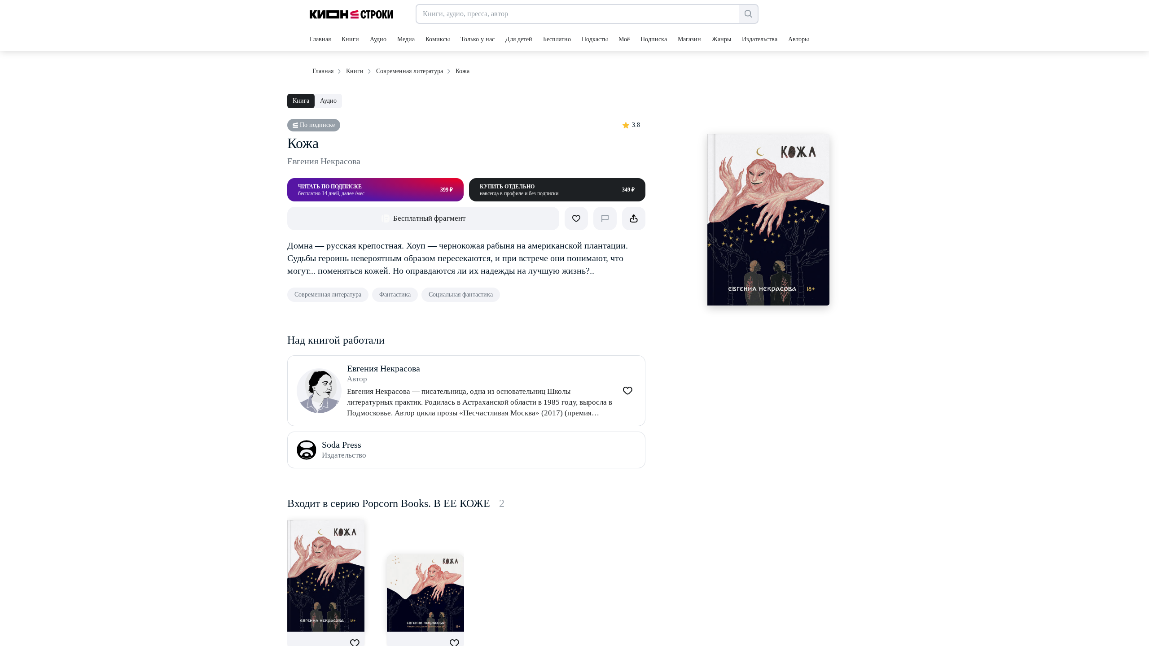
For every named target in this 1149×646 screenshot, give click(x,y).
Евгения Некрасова (323, 161)
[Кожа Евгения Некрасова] (325, 576)
